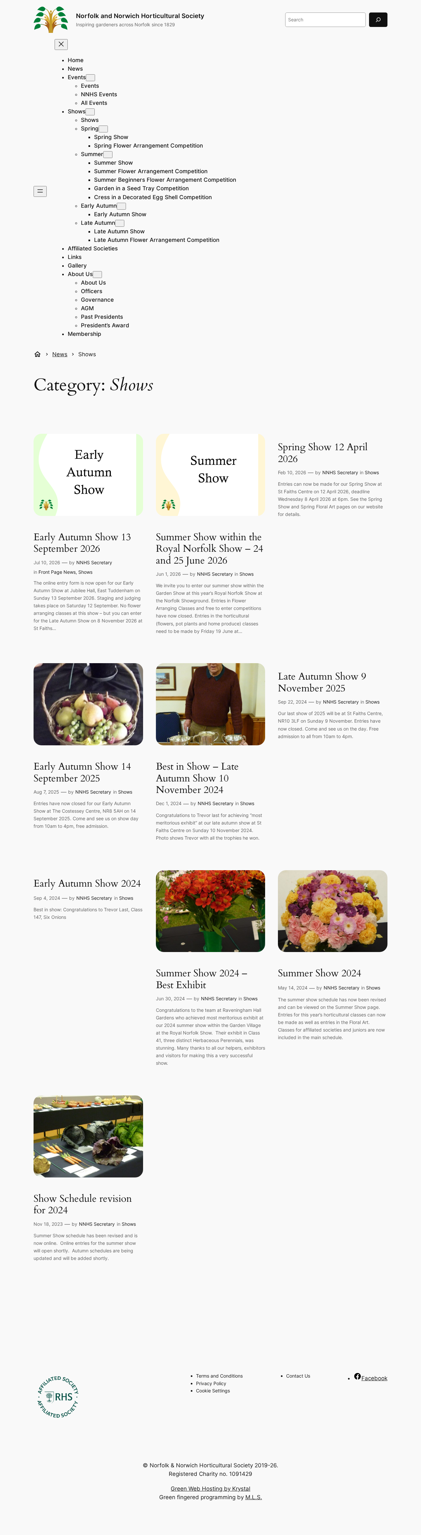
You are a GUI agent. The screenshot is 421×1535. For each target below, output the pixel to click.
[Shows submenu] (90, 111)
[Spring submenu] (103, 129)
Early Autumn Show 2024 (87, 884)
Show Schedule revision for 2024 (83, 1205)
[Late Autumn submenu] (119, 223)
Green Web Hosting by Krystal (210, 1488)
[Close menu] (61, 44)
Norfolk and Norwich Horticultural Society (140, 16)
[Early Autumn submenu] (121, 206)
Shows (85, 572)
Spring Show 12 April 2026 (323, 453)
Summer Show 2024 (319, 974)
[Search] (378, 19)
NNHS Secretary (94, 562)
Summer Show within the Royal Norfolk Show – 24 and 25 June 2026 (209, 549)
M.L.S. (253, 1497)
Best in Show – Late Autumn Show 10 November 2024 (197, 778)
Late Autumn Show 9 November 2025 (322, 682)
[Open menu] (40, 191)
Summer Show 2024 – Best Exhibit (201, 979)
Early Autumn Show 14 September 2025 (82, 772)
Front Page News (57, 572)
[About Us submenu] (97, 274)
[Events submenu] (90, 77)
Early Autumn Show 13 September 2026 (82, 543)
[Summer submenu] (107, 154)
